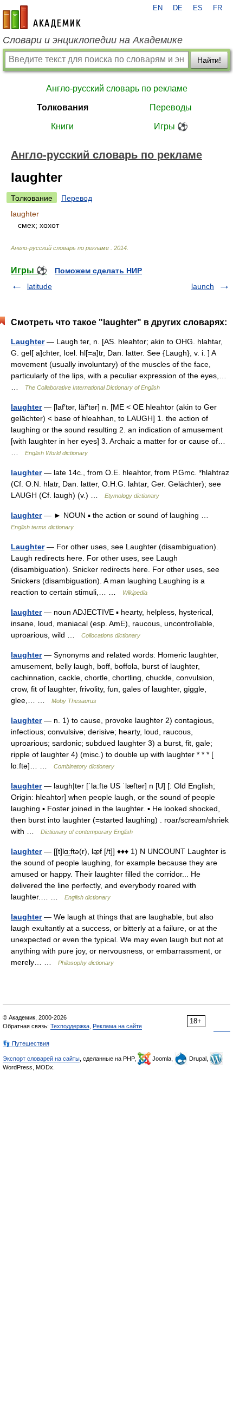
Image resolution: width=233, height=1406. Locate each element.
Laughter (27, 341)
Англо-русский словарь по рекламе (116, 88)
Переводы (171, 107)
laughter (26, 407)
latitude (39, 286)
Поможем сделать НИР (98, 270)
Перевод (76, 198)
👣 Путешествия (26, 1043)
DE (178, 8)
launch (202, 286)
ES (198, 8)
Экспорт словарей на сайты (41, 1058)
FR (217, 8)
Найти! (209, 60)
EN (158, 8)
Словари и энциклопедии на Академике (93, 40)
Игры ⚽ (171, 126)
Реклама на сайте (117, 1026)
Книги (62, 126)
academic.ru (42, 17)
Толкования (62, 107)
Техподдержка (69, 1026)
